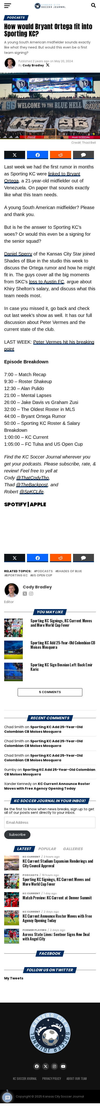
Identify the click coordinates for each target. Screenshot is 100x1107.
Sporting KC (17, 575)
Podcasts (44, 571)
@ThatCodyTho (32, 477)
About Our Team (77, 1078)
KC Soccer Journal (25, 1078)
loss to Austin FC (46, 281)
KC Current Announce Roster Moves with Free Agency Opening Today (47, 786)
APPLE (38, 504)
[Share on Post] (37, 155)
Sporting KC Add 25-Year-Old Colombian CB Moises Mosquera (43, 729)
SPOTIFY (15, 504)
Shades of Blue (69, 571)
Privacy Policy (51, 1078)
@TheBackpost (32, 484)
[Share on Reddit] (60, 155)
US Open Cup (42, 575)
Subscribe (17, 834)
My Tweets (13, 978)
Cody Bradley (33, 65)
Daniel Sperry (18, 253)
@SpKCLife (31, 491)
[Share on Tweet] (14, 155)
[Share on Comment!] (83, 155)
